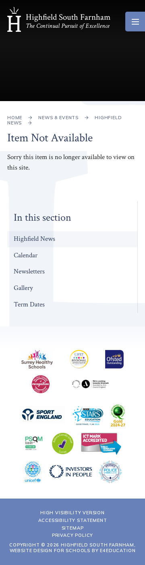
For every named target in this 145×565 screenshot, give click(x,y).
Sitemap (73, 528)
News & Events (58, 117)
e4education (117, 550)
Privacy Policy (72, 535)
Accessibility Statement (72, 520)
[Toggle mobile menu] (135, 21)
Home (14, 117)
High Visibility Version (72, 512)
